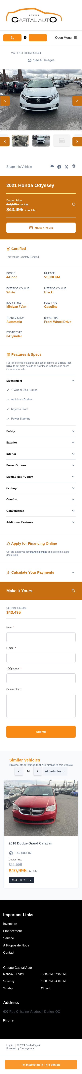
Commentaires (14, 689)
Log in (9, 1045)
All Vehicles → (55, 771)
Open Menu (64, 37)
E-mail (11, 648)
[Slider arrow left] (19, 771)
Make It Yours (21, 880)
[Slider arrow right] (37, 771)
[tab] (41, 967)
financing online (38, 551)
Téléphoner (13, 668)
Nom (10, 627)
